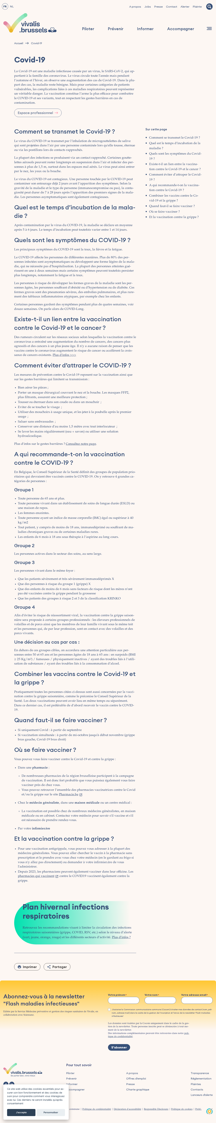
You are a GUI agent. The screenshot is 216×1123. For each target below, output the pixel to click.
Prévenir (115, 28)
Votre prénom (116, 995)
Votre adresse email (193, 995)
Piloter (88, 28)
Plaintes (196, 1084)
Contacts (197, 1089)
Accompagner (180, 28)
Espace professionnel (35, 113)
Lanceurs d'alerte (202, 1095)
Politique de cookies (182, 1109)
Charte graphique (137, 1089)
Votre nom (151, 995)
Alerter (185, 6)
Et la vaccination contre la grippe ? (174, 217)
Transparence (200, 1073)
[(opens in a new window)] (5, 1084)
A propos (135, 6)
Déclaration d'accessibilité (127, 1109)
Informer (145, 28)
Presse (158, 6)
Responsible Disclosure (156, 1109)
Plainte (197, 6)
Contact (171, 6)
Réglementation (201, 1078)
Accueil (18, 43)
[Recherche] (209, 6)
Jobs (147, 6)
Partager (59, 967)
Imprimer (30, 967)
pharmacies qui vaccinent (36, 876)
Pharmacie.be (68, 794)
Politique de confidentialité (96, 1109)
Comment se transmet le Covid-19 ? (174, 137)
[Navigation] (209, 28)
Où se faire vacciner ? (164, 211)
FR (5, 6)
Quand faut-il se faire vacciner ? (172, 206)
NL (12, 6)
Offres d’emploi (136, 1078)
